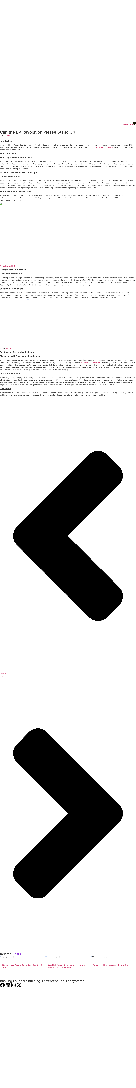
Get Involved (128, 124)
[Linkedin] (7, 985)
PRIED (8, 348)
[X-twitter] (18, 985)
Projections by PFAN (7, 266)
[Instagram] (13, 985)
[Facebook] (2, 985)
